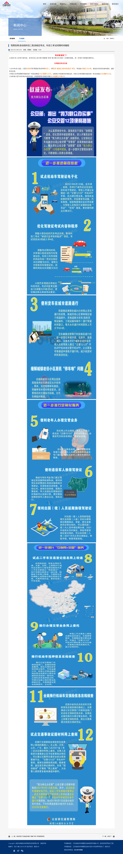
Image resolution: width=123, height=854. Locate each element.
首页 (44, 4)
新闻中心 (63, 4)
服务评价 (105, 4)
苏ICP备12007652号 (20, 846)
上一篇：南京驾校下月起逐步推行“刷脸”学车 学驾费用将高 (27, 836)
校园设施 (73, 4)
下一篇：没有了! (107, 836)
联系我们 (115, 4)
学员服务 (83, 4)
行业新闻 (21, 38)
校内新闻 (12, 38)
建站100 (36, 846)
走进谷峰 (53, 4)
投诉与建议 (94, 4)
